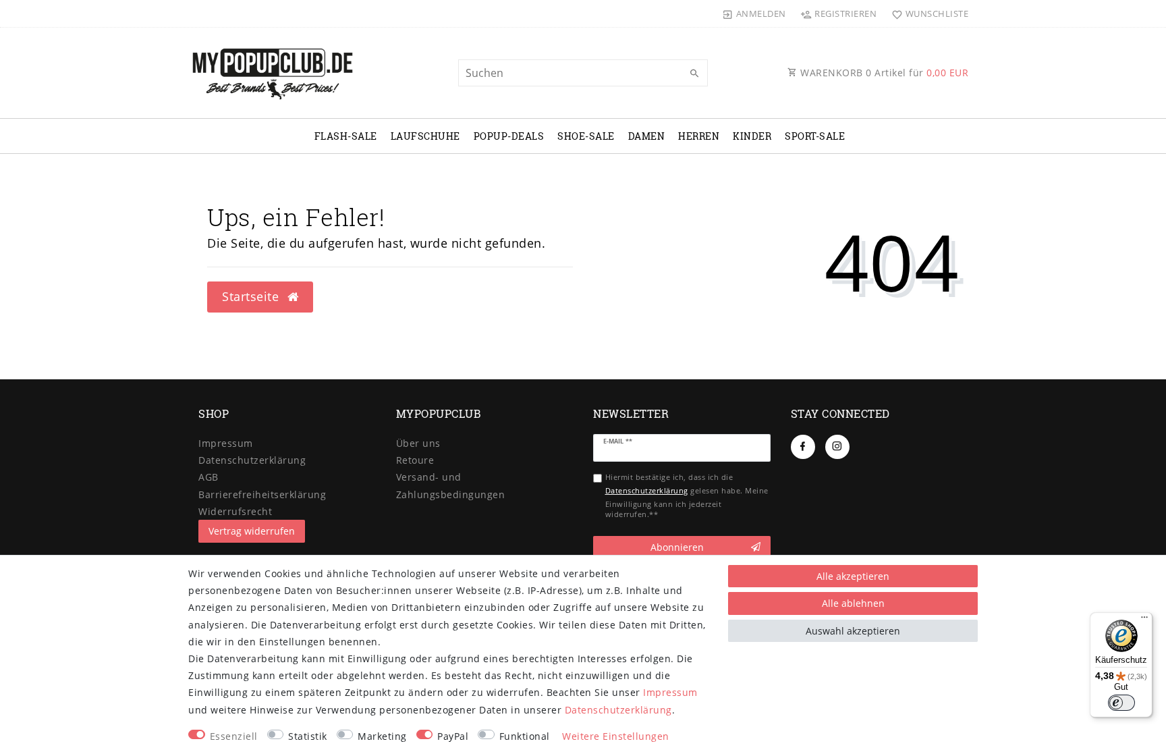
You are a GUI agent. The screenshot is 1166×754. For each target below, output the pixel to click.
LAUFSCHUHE (425, 136)
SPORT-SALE (815, 136)
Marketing (382, 736)
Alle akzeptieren (852, 576)
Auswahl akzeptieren (853, 630)
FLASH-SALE (345, 136)
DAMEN (646, 136)
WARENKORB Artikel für (883, 72)
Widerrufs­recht (235, 511)
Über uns (418, 443)
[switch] (1121, 703)
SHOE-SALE (586, 136)
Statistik (307, 736)
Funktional (524, 736)
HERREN (698, 136)
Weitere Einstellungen (615, 736)
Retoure (415, 460)
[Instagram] (837, 447)
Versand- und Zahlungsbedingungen (450, 485)
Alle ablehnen (853, 603)
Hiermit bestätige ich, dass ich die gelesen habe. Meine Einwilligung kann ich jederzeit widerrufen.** (687, 495)
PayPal (452, 736)
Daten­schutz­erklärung (252, 460)
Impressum (225, 443)
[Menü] (1144, 620)
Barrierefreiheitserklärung (262, 494)
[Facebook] (803, 447)
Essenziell (234, 736)
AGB (208, 476)
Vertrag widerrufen (252, 530)
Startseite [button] (252, 296)
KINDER (752, 136)
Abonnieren (677, 547)
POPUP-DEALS (509, 136)
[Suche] (694, 73)
